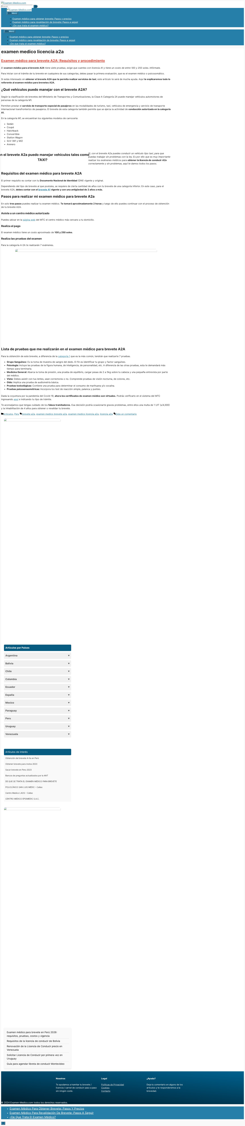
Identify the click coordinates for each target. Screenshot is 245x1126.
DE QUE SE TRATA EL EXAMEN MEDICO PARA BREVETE (31, 781)
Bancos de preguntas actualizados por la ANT (26, 775)
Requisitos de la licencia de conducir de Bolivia (33, 1041)
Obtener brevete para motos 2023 (21, 764)
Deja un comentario (126, 414)
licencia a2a (106, 414)
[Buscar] (35, 6)
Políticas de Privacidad (112, 1084)
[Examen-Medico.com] (19, 9)
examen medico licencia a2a (83, 414)
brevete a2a (28, 414)
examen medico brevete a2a (51, 414)
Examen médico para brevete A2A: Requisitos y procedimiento (53, 61)
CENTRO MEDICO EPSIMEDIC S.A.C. (22, 799)
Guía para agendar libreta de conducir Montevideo (35, 1063)
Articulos (8, 414)
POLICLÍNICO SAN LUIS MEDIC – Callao (23, 787)
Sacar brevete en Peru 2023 (18, 770)
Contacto (105, 1091)
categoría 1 (64, 356)
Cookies (105, 1087)
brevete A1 (44, 189)
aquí (16, 399)
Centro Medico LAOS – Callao (19, 793)
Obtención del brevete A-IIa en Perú (22, 758)
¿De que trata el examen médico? (30, 25)
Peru (16, 414)
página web (29, 219)
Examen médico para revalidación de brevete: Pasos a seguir (45, 22)
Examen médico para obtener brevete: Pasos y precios (41, 18)
